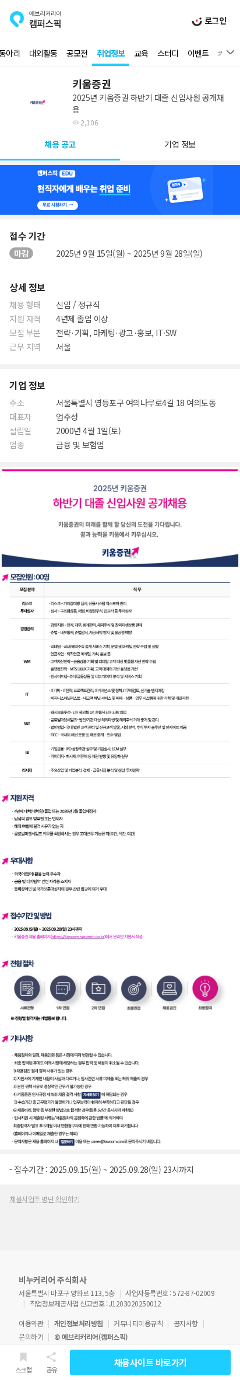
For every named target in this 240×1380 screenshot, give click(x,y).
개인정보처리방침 (78, 1323)
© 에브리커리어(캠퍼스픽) (91, 1336)
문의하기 (31, 1336)
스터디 (167, 53)
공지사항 (186, 1323)
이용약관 (31, 1323)
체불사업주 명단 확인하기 (44, 1199)
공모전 (76, 53)
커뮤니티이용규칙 (138, 1323)
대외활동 (43, 53)
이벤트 (198, 53)
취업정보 (111, 53)
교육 (141, 53)
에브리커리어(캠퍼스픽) (35, 19)
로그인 (214, 20)
